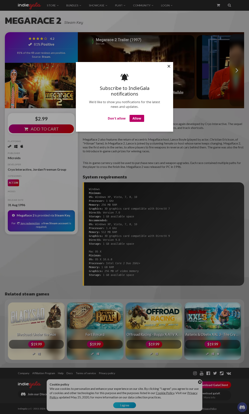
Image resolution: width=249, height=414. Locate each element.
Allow (136, 118)
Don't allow (117, 118)
